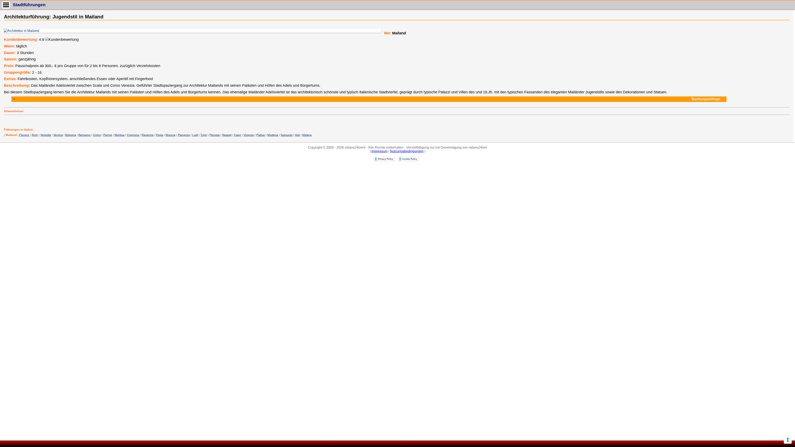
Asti (297, 135)
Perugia (215, 135)
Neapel (226, 135)
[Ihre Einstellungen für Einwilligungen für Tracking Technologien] (788, 440)
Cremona (133, 135)
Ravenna (147, 135)
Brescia (170, 135)
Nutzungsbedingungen (407, 151)
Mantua (119, 135)
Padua (260, 135)
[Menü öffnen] (6, 5)
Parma (107, 135)
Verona (58, 135)
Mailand (11, 135)
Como (97, 135)
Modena (272, 135)
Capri (237, 135)
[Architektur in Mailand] (192, 31)
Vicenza (248, 135)
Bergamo (84, 135)
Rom (35, 135)
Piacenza (184, 135)
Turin (203, 135)
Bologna (70, 135)
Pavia (159, 135)
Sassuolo (287, 135)
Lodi (195, 135)
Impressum (379, 151)
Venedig (45, 135)
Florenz (24, 135)
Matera (307, 135)
